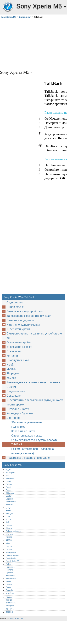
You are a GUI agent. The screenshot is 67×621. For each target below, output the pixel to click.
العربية (8, 469)
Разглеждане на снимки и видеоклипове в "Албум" (33, 384)
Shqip (8, 581)
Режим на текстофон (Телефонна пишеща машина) (32, 451)
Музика (11, 369)
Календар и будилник (20, 413)
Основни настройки (19, 342)
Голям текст (18, 426)
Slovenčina (10, 576)
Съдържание (15, 302)
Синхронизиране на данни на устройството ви (34, 335)
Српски (9, 584)
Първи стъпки (15, 306)
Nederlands (11, 558)
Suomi (8, 511)
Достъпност (25, 17)
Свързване (14, 395)
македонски (11, 552)
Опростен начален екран (27, 435)
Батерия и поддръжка (20, 320)
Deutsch (9, 490)
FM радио (13, 373)
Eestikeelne (11, 502)
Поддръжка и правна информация (29, 457)
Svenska (9, 590)
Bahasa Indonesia (13, 531)
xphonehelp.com (16, 618)
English (9, 496)
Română (9, 570)
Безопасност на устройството (25, 311)
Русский (9, 573)
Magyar (9, 528)
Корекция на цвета (23, 431)
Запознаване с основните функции (29, 315)
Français (9, 513)
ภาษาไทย (10, 594)
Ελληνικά (10, 493)
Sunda (8, 587)
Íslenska (9, 534)
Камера (11, 377)
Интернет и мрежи (18, 329)
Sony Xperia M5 (8, 7)
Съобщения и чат (18, 360)
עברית (8, 519)
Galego (9, 516)
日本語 (9, 540)
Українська (10, 603)
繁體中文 (10, 612)
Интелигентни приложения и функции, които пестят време (35, 402)
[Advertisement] (33, 43)
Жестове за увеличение (26, 422)
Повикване (14, 351)
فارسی (8, 507)
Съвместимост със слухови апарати (34, 440)
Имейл (11, 364)
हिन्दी (7, 522)
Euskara (9, 505)
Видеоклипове (16, 391)
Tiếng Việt (10, 606)
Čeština (9, 484)
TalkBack (17, 444)
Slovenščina (11, 578)
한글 (8, 543)
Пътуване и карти (18, 409)
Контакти (12, 355)
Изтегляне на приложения (23, 324)
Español (9, 499)
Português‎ (10, 567)
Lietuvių (9, 547)
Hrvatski (9, 525)
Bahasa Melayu (12, 555)
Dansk (9, 487)
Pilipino (9, 597)
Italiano (9, 537)
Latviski (9, 549)
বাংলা (7, 475)
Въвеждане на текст (19, 346)
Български (10, 473)
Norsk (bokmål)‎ (12, 561)
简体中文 (10, 609)
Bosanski (10, 478)
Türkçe (9, 600)
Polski (8, 564)
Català (8, 481)
